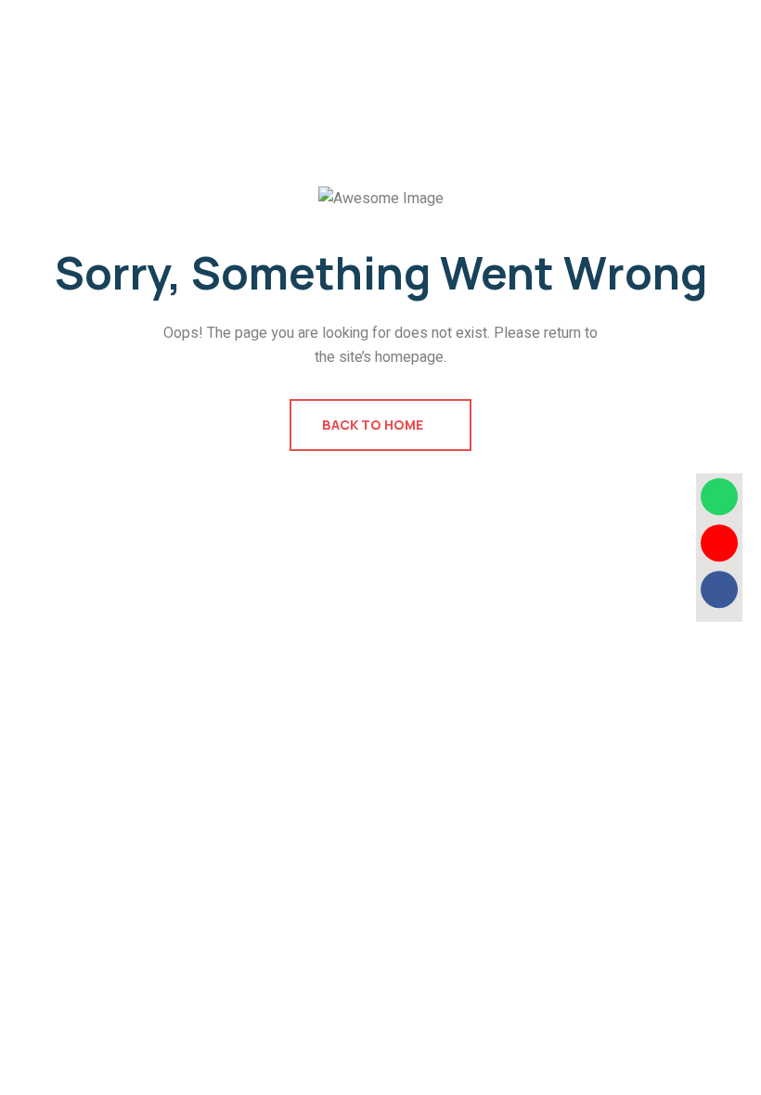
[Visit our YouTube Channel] (719, 542)
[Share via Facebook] (719, 589)
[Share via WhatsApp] (719, 496)
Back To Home (374, 424)
